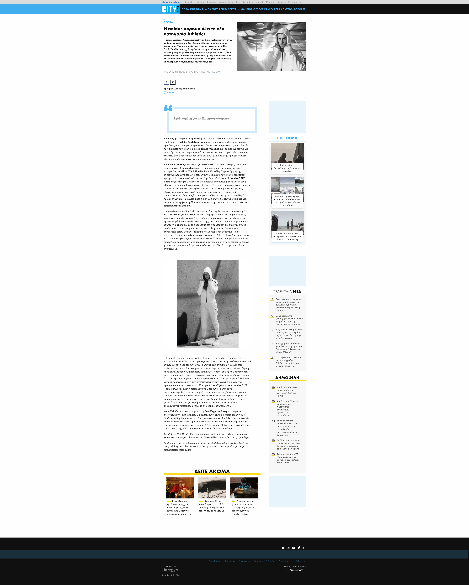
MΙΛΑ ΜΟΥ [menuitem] (211, 9)
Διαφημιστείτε (286, 561)
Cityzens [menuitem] (287, 9)
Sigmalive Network (171, 2)
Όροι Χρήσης (215, 561)
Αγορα (168, 22)
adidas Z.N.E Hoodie (176, 72)
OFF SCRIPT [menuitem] (260, 9)
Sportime (211, 2)
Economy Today (226, 2)
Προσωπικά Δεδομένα (264, 561)
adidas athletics (200, 72)
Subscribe (301, 561)
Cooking (282, 2)
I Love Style (247, 2)
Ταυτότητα (230, 561)
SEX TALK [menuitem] (234, 9)
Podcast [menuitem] (299, 9)
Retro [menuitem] (223, 9)
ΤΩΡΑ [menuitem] (185, 9)
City (238, 2)
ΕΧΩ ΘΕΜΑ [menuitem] (196, 9)
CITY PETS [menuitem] (274, 9)
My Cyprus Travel (296, 2)
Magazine (271, 2)
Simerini (201, 2)
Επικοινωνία (244, 561)
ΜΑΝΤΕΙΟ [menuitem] (246, 9)
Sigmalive (190, 2)
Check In (260, 2)
